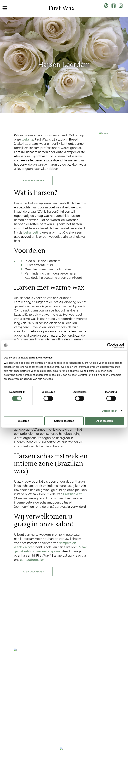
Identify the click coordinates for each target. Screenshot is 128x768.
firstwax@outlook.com (28, 685)
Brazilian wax (72, 494)
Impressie (22, 621)
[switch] (48, 398)
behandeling (32, 232)
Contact (21, 632)
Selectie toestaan (64, 420)
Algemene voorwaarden (64, 753)
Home (18, 615)
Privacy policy (87, 753)
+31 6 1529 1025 (23, 680)
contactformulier (32, 559)
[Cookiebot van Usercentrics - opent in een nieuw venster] (109, 345)
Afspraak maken (27, 638)
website (27, 139)
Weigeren (23, 420)
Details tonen (109, 410)
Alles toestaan (104, 420)
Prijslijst (22, 626)
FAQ (17, 644)
